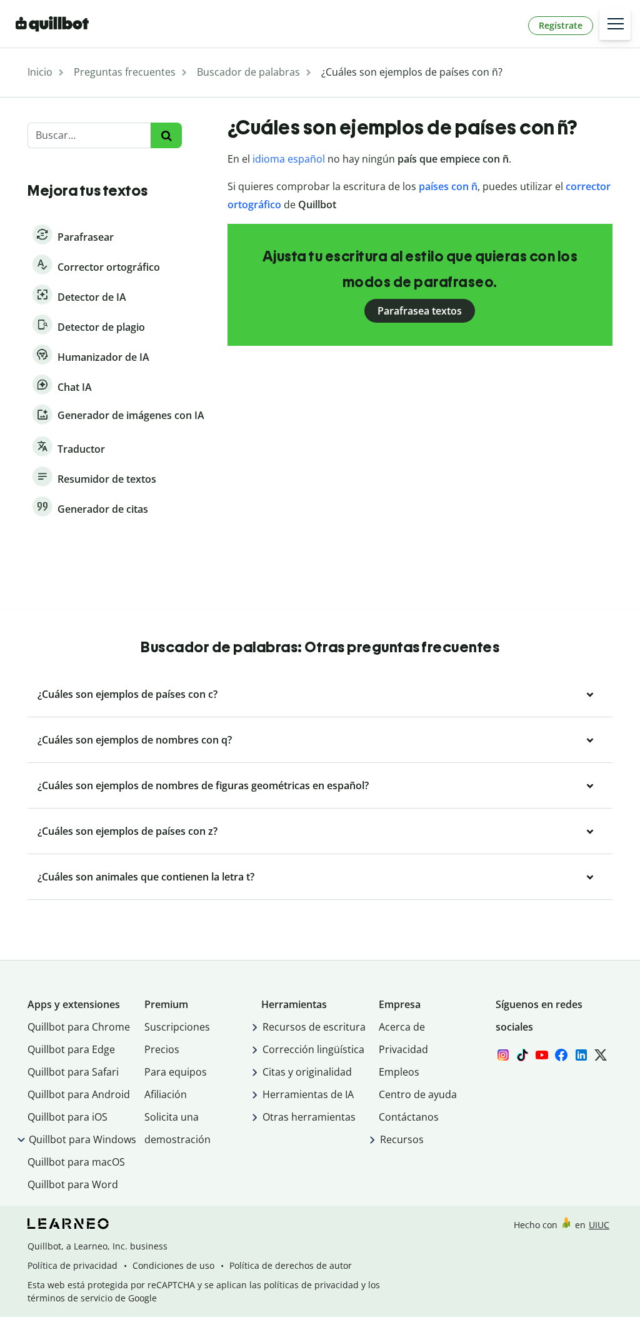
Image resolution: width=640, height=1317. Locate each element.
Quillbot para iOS (68, 1117)
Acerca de (402, 1027)
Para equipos (175, 1072)
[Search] (166, 135)
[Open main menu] (615, 24)
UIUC (599, 1225)
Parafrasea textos (420, 311)
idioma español (288, 159)
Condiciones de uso (173, 1265)
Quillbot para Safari (73, 1072)
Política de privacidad (73, 1265)
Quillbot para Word (73, 1184)
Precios (161, 1049)
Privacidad (403, 1049)
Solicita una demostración (177, 1128)
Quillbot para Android (79, 1094)
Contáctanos (409, 1117)
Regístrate (560, 25)
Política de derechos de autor (290, 1265)
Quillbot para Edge (71, 1049)
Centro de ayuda (418, 1094)
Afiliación (165, 1094)
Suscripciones (177, 1027)
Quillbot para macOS (76, 1162)
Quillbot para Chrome (79, 1027)
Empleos (399, 1072)
